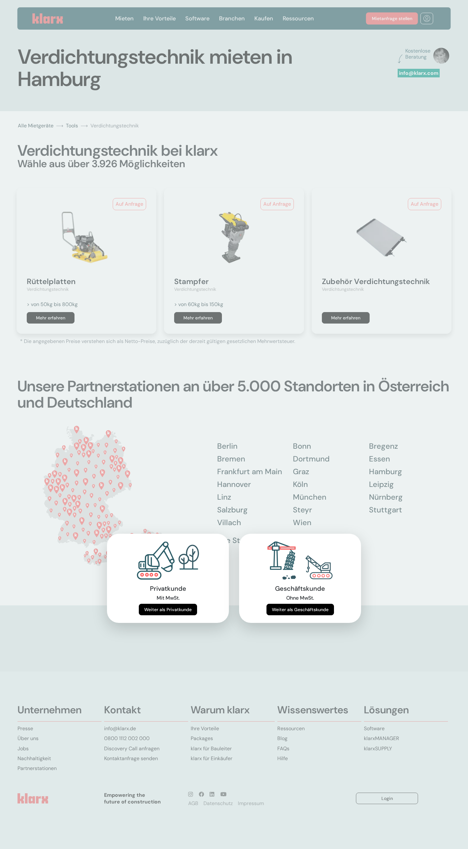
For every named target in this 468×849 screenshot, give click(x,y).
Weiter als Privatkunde (168, 609)
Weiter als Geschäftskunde (300, 609)
